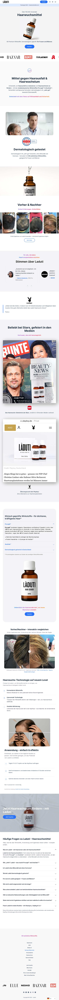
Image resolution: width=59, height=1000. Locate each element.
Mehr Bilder (29, 240)
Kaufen (44, 1)
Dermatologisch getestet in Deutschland (18, 549)
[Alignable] (30, 992)
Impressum (29, 942)
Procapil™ (8, 524)
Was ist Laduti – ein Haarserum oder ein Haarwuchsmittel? (21, 850)
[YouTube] (35, 992)
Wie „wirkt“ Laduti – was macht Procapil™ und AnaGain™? (21, 862)
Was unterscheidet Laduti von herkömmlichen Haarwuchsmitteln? (24, 889)
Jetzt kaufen (9, 817)
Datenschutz (29, 955)
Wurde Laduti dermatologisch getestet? (16, 873)
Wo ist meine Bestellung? (29, 972)
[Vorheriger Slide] (27, 285)
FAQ (29, 960)
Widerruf (29, 947)
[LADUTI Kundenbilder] (29, 222)
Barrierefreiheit (29, 957)
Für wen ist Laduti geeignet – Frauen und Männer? (19, 879)
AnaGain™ (8, 544)
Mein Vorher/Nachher (29, 975)
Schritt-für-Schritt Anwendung (22, 789)
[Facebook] (23, 992)
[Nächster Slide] (31, 285)
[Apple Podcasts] (33, 992)
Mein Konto (29, 967)
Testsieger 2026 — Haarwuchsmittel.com (29, 5)
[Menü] (55, 2)
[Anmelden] (52, 1)
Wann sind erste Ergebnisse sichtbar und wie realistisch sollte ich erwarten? (27, 900)
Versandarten (29, 952)
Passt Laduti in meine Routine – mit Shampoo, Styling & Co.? (22, 905)
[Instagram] (28, 992)
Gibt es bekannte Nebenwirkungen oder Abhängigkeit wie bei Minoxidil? (26, 895)
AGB (29, 945)
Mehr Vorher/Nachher (42, 670)
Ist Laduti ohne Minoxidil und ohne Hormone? (17, 868)
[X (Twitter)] (26, 992)
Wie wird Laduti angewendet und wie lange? (17, 884)
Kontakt (29, 970)
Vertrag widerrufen (29, 950)
